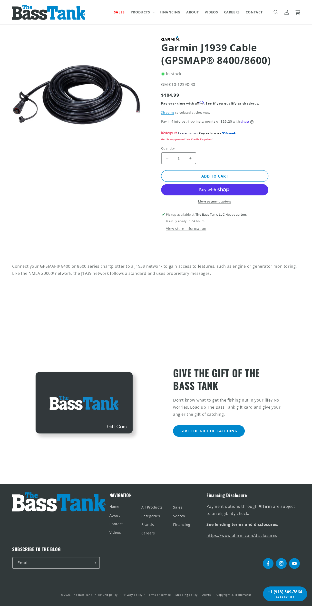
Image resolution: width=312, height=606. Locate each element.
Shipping (167, 112)
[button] (142, 12)
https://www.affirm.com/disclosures (241, 535)
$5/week (229, 133)
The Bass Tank (82, 594)
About (114, 515)
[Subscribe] (94, 563)
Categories (150, 516)
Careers (148, 533)
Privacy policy (133, 594)
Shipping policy (187, 594)
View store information (186, 228)
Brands (147, 524)
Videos (115, 532)
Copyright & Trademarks (233, 594)
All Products (152, 507)
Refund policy (108, 594)
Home (114, 506)
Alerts (206, 594)
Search (179, 516)
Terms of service (159, 594)
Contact (116, 523)
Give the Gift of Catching (208, 430)
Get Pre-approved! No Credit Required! (187, 139)
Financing (181, 524)
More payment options (214, 201)
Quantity (168, 148)
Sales (177, 507)
